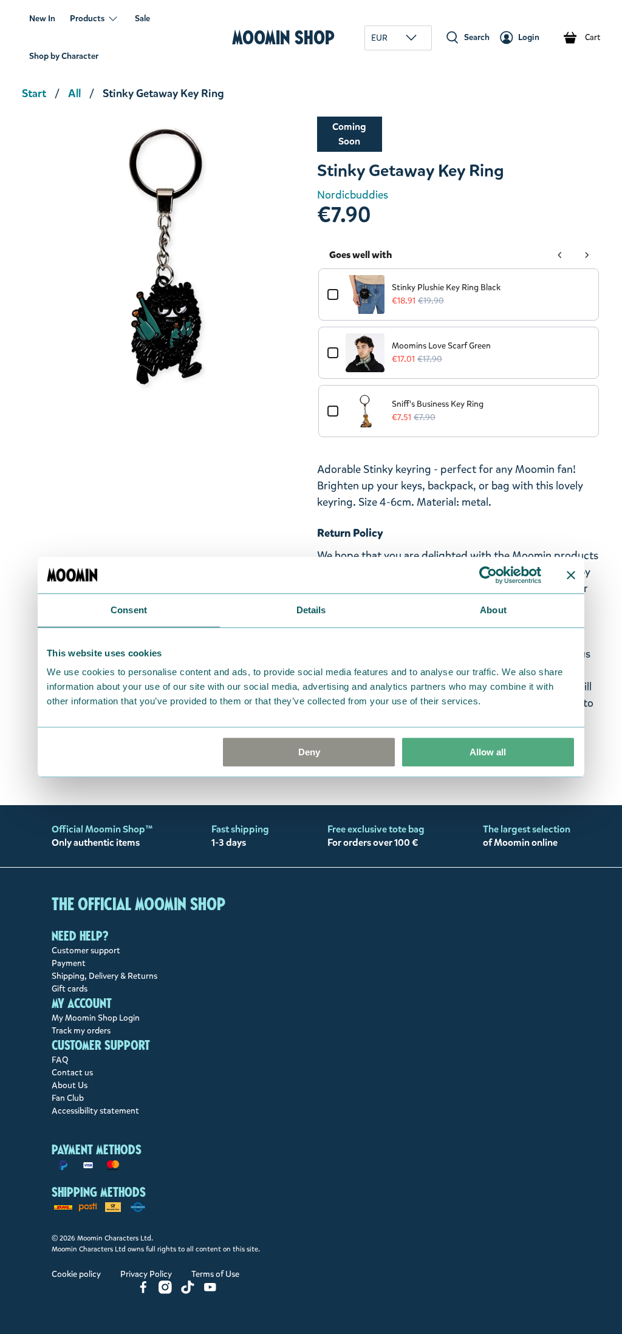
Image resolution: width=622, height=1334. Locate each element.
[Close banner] (571, 575)
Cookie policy (76, 1274)
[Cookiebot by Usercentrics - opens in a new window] (488, 575)
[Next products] (586, 255)
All (74, 93)
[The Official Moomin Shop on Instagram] (165, 1291)
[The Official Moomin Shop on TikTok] (187, 1291)
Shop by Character (63, 56)
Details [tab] (311, 610)
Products (87, 18)
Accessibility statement (95, 1111)
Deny (309, 752)
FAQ (60, 1060)
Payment (69, 963)
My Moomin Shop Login (96, 1018)
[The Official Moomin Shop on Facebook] (143, 1291)
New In (42, 18)
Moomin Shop (283, 37)
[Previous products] (560, 255)
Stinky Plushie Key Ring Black (446, 287)
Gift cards (69, 989)
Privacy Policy (146, 1274)
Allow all (488, 752)
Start (34, 93)
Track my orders (81, 1030)
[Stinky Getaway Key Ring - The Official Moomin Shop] (163, 258)
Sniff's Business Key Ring (438, 404)
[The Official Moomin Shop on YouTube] (210, 1291)
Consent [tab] (129, 610)
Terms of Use (215, 1274)
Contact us (72, 1072)
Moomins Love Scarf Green (441, 346)
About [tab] (493, 610)
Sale (142, 18)
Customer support (86, 950)
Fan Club (68, 1098)
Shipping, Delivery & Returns (104, 976)
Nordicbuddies (352, 195)
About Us (69, 1085)
